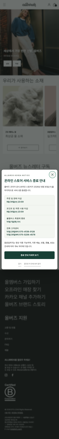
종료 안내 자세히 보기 (29, 255)
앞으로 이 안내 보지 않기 (32, 263)
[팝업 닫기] (52, 174)
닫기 (19, 263)
